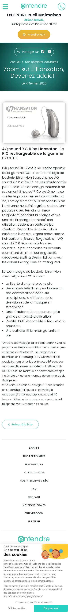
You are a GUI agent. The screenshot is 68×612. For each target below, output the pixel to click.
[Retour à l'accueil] (34, 6)
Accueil (34, 448)
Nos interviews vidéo (34, 480)
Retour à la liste (22, 424)
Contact (34, 497)
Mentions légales (34, 505)
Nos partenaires (34, 456)
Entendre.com (34, 513)
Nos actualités (34, 472)
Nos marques (34, 464)
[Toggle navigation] (5, 7)
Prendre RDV (36, 35)
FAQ (34, 488)
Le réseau (34, 521)
